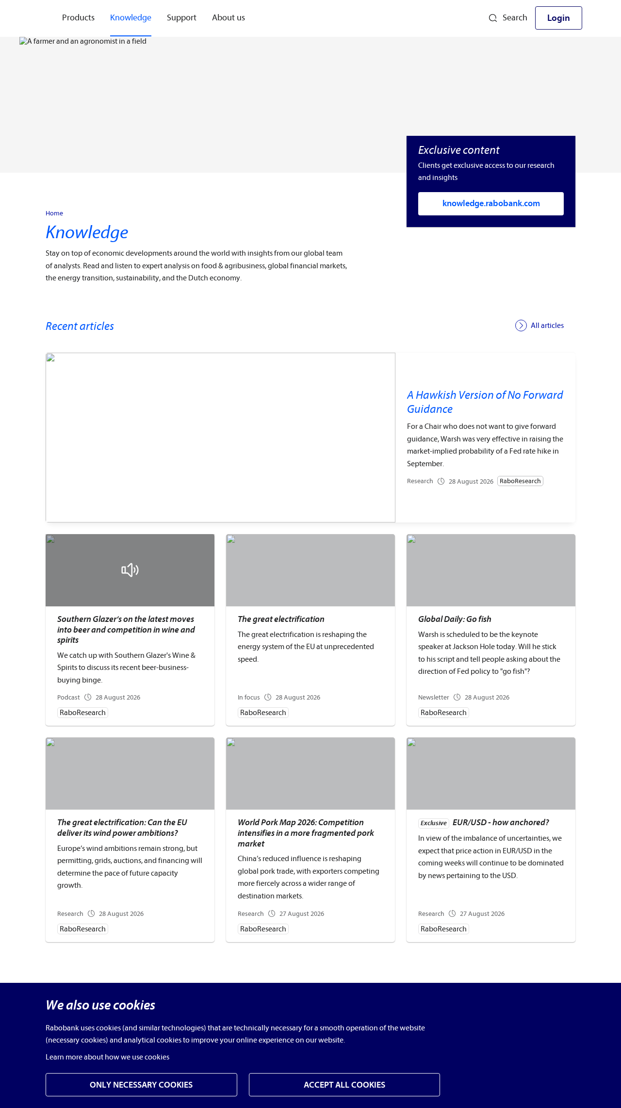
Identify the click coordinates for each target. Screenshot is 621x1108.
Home (54, 213)
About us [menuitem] (228, 18)
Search (515, 18)
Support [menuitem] (181, 18)
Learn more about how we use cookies (107, 1057)
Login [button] (558, 18)
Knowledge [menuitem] (130, 18)
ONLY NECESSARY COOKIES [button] (141, 1085)
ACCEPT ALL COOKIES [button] (344, 1085)
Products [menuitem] (78, 18)
